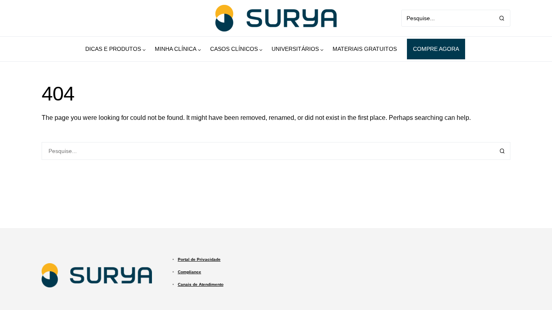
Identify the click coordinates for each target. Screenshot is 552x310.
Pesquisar (502, 150)
